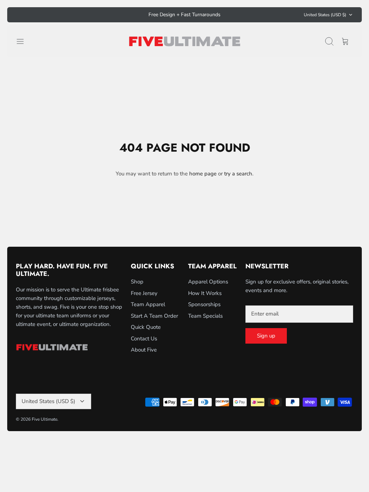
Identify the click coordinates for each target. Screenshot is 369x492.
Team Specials (205, 315)
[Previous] (118, 14)
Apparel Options (208, 281)
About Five (144, 349)
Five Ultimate (44, 419)
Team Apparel (148, 304)
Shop (137, 281)
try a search (238, 173)
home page (203, 173)
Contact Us (144, 338)
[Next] (250, 14)
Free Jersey (144, 293)
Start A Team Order (154, 315)
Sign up (266, 335)
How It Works (205, 293)
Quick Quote (146, 327)
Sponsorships (204, 304)
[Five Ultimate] (184, 41)
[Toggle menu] (24, 41)
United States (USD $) (325, 15)
